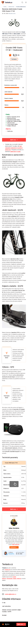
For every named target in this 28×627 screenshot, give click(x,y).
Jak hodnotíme (6, 606)
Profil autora (13, 547)
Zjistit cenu (13, 140)
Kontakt (4, 615)
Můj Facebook (15, 544)
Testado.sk (7, 569)
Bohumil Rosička (11, 553)
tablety (15, 578)
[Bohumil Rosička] (5, 553)
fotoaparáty (10, 578)
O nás (3, 602)
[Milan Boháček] (14, 522)
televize (19, 578)
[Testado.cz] (6, 2)
